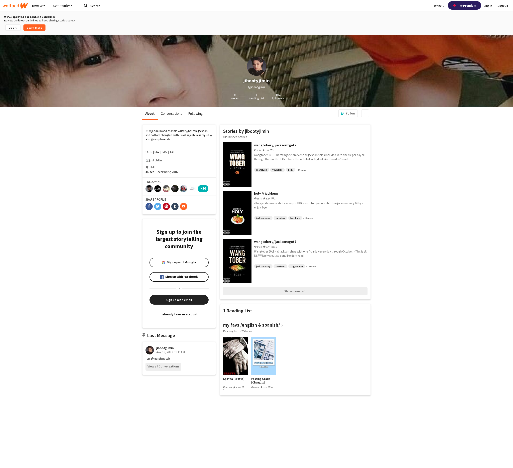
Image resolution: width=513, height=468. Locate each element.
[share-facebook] (149, 206)
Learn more (34, 27)
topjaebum (297, 266)
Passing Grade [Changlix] (260, 380)
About (150, 113)
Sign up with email (179, 300)
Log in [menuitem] (488, 6)
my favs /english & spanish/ (251, 325)
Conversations (171, 113)
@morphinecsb (160, 139)
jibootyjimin (165, 348)
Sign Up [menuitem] (503, 6)
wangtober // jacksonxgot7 (275, 145)
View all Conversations (163, 366)
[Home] (15, 5)
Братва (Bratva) (233, 379)
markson (280, 266)
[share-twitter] (157, 206)
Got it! (13, 27)
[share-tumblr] (175, 206)
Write (438, 6)
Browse (37, 5)
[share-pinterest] (166, 206)
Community (61, 5)
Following (195, 113)
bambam (295, 217)
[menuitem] (348, 113)
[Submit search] (86, 5)
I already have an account (179, 314)
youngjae (277, 169)
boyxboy (280, 217)
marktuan (261, 169)
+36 (203, 188)
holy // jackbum (266, 193)
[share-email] (183, 206)
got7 (290, 169)
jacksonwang (263, 217)
